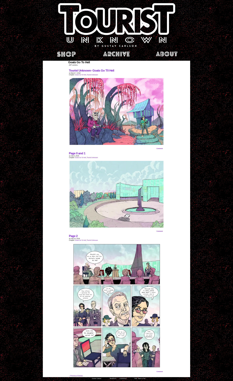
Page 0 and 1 (77, 153)
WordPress (113, 378)
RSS (135, 378)
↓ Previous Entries (76, 376)
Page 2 (73, 236)
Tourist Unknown (116, 24)
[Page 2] (116, 367)
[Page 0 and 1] (116, 227)
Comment (160, 148)
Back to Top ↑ (142, 378)
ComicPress (123, 378)
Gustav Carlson (96, 378)
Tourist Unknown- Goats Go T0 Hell (91, 70)
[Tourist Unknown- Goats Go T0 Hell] (116, 144)
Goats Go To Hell (80, 75)
